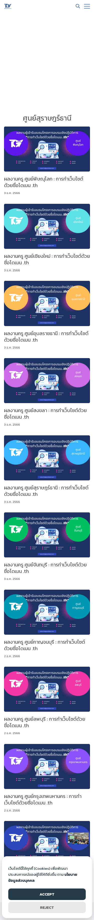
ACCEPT (47, 894)
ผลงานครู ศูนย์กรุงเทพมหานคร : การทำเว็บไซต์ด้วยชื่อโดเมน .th (42, 799)
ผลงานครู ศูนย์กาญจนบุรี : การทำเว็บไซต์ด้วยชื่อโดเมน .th (44, 645)
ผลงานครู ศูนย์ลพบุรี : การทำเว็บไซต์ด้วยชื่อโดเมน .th (44, 722)
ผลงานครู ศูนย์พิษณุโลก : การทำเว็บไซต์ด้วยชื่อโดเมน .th (43, 182)
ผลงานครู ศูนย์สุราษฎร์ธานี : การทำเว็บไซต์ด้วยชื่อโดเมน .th (46, 491)
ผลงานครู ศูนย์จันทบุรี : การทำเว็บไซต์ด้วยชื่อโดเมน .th (45, 568)
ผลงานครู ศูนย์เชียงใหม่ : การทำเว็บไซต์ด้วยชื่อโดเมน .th (47, 259)
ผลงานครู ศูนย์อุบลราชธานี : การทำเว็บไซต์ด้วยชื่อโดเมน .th (46, 337)
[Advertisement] (47, 62)
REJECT (47, 907)
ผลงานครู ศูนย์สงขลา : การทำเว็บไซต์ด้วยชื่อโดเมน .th (45, 414)
